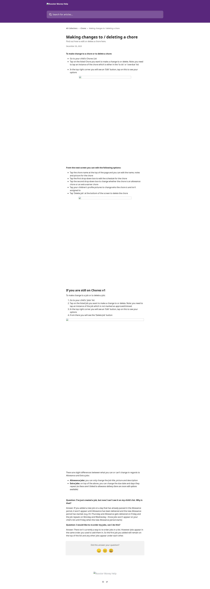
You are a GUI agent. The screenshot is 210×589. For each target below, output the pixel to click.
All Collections (72, 28)
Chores (83, 28)
